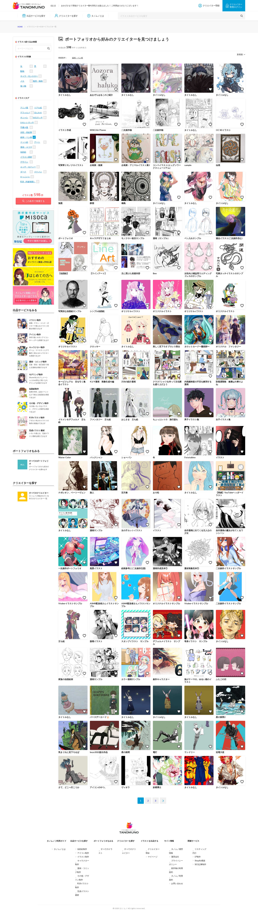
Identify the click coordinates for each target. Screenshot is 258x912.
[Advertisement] (33, 553)
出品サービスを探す (36, 15)
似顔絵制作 (82, 849)
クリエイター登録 (211, 5)
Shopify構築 (200, 860)
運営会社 (175, 856)
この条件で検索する (35, 201)
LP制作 (198, 856)
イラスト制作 (83, 856)
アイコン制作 (83, 853)
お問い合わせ (177, 883)
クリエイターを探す (68, 15)
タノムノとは (97, 15)
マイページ (153, 856)
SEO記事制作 (200, 864)
